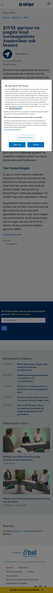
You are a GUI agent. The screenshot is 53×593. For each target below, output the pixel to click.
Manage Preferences (26, 137)
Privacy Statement (15, 108)
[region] (26, 115)
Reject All (17, 144)
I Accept (36, 144)
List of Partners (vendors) (12, 129)
